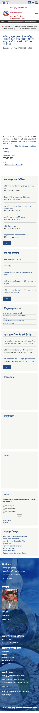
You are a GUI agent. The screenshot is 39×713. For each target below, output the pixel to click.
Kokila (4, 654)
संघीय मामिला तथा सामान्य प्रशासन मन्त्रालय (15, 536)
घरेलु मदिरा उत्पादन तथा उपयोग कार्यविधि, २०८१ (17, 235)
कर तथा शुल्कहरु (9, 578)
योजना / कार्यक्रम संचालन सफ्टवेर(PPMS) (15, 316)
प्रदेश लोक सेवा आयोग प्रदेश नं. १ (12, 546)
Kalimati (5, 651)
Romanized (6, 639)
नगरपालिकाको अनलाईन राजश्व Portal (13, 321)
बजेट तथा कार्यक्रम (9, 155)
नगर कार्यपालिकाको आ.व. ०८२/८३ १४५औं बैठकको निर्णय (19, 341)
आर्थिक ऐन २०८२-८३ (10, 226)
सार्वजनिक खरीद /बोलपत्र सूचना (14, 571)
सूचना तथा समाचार (9, 568)
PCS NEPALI (7, 660)
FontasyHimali (8, 657)
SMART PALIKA (8, 318)
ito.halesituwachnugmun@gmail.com (15, 682)
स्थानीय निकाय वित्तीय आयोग (11, 539)
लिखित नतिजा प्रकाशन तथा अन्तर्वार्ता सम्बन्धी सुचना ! (19, 22)
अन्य (7, 243)
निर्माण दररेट (7, 266)
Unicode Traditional (10, 643)
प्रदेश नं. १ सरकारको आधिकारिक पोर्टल (14, 541)
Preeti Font (6, 664)
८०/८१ (5, 162)
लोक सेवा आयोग (7, 543)
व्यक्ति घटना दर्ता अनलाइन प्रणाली (12, 313)
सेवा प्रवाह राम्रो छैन (10, 512)
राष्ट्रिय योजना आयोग (9, 548)
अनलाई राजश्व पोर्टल (9, 551)
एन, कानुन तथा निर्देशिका (11, 575)
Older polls (7, 520)
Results (5, 523)
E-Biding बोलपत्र (8, 323)
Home (4, 26)
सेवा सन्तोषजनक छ (10, 509)
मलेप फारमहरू (6, 695)
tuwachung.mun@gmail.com (16, 679)
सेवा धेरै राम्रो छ (9, 506)
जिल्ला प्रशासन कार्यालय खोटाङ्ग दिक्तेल (14, 553)
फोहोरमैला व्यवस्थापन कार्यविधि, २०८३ (14, 217)
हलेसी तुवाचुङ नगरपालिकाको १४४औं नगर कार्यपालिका (18, 350)
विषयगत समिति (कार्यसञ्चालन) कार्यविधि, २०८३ (17, 197)
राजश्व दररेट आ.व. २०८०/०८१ (12, 259)
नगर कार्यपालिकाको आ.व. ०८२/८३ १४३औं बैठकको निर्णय (19, 359)
